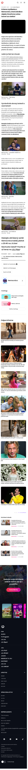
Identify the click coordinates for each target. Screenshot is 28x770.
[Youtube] (16, 739)
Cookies (3, 746)
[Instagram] (10, 739)
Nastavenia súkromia (6, 748)
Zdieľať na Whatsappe (9, 268)
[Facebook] (4, 739)
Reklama (3, 718)
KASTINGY (4, 661)
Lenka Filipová (16, 7)
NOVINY (3, 695)
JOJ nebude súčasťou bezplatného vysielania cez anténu (13, 729)
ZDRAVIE (3, 684)
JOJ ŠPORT (4, 653)
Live (2, 631)
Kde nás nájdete (5, 723)
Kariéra (3, 726)
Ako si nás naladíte (5, 720)
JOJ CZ (3, 664)
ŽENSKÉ (2, 676)
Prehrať (11, 590)
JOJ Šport (4, 642)
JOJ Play (16, 249)
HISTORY (3, 686)
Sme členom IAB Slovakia (6, 750)
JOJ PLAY (4, 650)
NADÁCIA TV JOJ (6, 658)
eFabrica (21, 756)
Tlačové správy (5, 715)
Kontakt (2, 752)
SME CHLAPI (4, 681)
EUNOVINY (3, 706)
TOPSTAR (3, 678)
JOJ (2, 648)
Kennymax (10, 756)
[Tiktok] (23, 739)
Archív (3, 634)
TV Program (5, 637)
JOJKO (3, 656)
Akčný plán (4, 732)
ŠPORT (2, 701)
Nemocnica (18, 256)
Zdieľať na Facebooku (9, 264)
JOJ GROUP (5, 666)
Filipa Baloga (20, 114)
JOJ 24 (3, 639)
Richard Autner (10, 256)
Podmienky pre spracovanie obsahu (9, 744)
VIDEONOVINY (4, 703)
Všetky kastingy (13, 309)
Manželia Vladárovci (7, 123)
